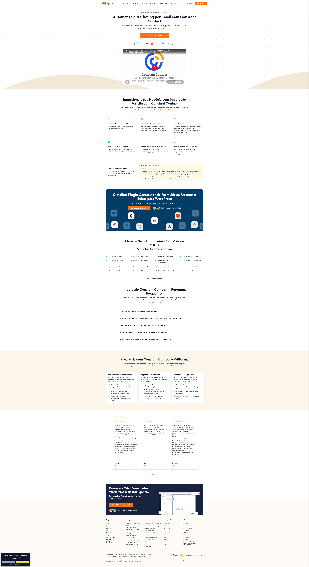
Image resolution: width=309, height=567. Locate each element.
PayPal (166, 541)
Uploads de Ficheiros (131, 542)
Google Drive (167, 532)
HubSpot (166, 530)
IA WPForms (148, 546)
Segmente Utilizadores (150, 374)
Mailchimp (166, 523)
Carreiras (108, 523)
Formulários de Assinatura (152, 535)
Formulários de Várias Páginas (153, 526)
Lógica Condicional (131, 527)
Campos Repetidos (150, 528)
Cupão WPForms (141, 556)
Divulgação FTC (110, 537)
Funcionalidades (125, 3)
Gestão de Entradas (131, 535)
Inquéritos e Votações (151, 539)
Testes (146, 544)
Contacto (108, 528)
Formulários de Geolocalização (153, 523)
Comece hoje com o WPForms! (165, 110)
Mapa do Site (133, 556)
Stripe (165, 539)
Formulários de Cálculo (132, 544)
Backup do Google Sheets (184, 374)
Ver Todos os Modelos (154, 278)
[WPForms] (108, 3)
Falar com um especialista (171, 208)
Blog (107, 535)
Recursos (173, 3)
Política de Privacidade (123, 556)
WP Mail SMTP (187, 535)
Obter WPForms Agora (153, 35)
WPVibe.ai (186, 530)
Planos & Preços (187, 528)
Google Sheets (168, 526)
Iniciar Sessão (188, 3)
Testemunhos (163, 3)
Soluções (136, 3)
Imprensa (108, 530)
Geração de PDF (149, 530)
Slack (165, 535)
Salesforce (167, 528)
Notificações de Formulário (133, 540)
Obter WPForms (201, 3)
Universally (186, 539)
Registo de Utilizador (150, 541)
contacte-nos (156, 302)
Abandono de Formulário (132, 537)
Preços (144, 3)
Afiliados (108, 532)
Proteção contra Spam (151, 537)
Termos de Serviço (112, 556)
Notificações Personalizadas (120, 374)
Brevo (165, 537)
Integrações (152, 3)
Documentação (187, 526)
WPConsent (186, 537)
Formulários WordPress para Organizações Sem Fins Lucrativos (190, 543)
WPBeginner (186, 532)
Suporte (185, 523)
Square (166, 544)
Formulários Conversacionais (133, 529)
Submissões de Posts (151, 532)
